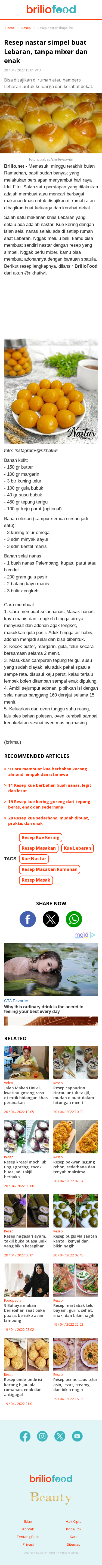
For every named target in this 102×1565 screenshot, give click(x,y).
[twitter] (59, 1436)
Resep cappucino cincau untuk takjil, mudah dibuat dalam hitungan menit (73, 1095)
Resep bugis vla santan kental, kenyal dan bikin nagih (75, 1241)
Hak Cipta (74, 1521)
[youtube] (77, 1436)
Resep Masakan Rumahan (50, 869)
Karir (74, 1536)
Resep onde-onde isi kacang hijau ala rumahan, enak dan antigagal (23, 1387)
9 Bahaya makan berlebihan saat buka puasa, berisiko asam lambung (24, 1313)
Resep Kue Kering (41, 837)
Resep (26, 28)
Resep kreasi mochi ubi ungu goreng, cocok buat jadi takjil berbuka (26, 1169)
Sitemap (74, 1544)
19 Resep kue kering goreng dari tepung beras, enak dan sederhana (49, 804)
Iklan (28, 1521)
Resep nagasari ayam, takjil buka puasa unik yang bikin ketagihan (25, 1241)
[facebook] (25, 1436)
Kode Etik (73, 1529)
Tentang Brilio (28, 1536)
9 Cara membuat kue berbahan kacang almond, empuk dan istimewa (47, 771)
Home (10, 28)
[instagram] (42, 1436)
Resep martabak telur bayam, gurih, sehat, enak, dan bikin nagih (74, 1310)
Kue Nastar (34, 859)
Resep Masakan (39, 848)
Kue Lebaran (77, 848)
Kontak (28, 1529)
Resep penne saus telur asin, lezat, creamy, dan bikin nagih (75, 1384)
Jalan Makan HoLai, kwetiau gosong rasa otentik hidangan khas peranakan (26, 1095)
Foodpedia (12, 1300)
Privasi (28, 1544)
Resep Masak (36, 880)
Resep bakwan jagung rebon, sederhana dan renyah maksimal (74, 1166)
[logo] (51, 1468)
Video (8, 1083)
